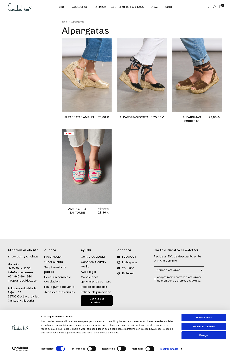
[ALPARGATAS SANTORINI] (87, 166)
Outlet (169, 7)
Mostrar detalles (169, 348)
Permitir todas (204, 317)
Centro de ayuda (93, 257)
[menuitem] (63, 7)
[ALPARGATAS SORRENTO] (197, 75)
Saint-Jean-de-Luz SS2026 (127, 7)
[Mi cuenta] (208, 7)
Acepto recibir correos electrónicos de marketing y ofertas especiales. (179, 278)
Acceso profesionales (59, 292)
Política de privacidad (96, 292)
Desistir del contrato (97, 300)
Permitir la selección (204, 326)
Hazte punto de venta (59, 287)
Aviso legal (88, 272)
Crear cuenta (53, 262)
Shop (62, 7)
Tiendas (153, 7)
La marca (100, 7)
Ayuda (86, 250)
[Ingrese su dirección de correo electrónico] (201, 270)
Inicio (65, 21)
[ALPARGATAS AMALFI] (87, 75)
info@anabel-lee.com (23, 280)
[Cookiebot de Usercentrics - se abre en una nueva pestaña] (20, 349)
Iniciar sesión (53, 257)
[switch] (91, 348)
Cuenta (50, 250)
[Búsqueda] (215, 7)
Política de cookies (94, 287)
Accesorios (79, 7)
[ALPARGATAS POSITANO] (142, 75)
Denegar (204, 335)
